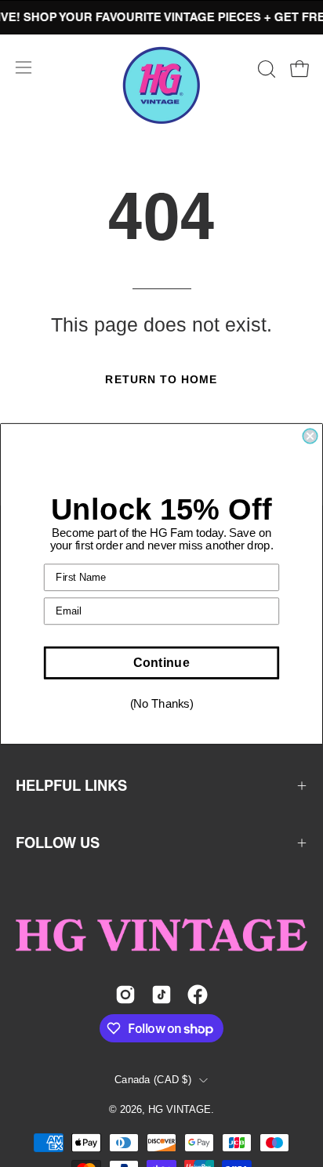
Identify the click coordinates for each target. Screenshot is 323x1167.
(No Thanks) (162, 704)
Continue (161, 662)
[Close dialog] (310, 436)
